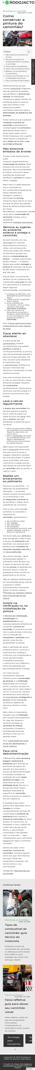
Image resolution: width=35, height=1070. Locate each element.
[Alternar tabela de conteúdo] (28, 52)
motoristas (15, 88)
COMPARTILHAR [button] (33, 72)
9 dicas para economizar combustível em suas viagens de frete (17, 326)
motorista (13, 449)
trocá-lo (6, 841)
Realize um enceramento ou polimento (16, 72)
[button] (15, 1049)
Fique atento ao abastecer (17, 66)
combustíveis (9, 343)
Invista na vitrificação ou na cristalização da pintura (17, 77)
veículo (13, 180)
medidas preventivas (23, 222)
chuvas (14, 523)
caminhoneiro (11, 365)
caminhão (7, 243)
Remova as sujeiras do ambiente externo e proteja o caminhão (17, 61)
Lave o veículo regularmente (17, 69)
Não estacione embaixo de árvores (17, 56)
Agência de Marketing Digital (17, 1065)
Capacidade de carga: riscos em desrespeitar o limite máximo (16, 743)
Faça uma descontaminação (17, 80)
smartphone (12, 697)
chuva (22, 416)
